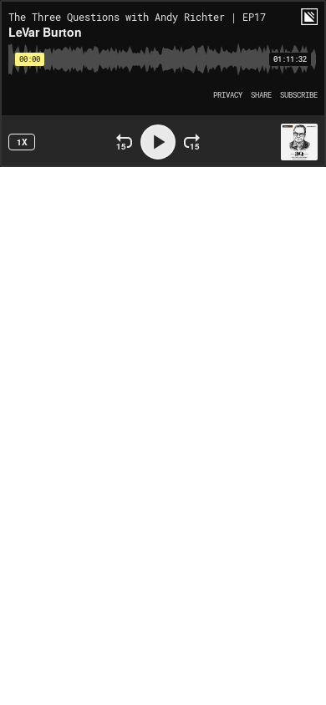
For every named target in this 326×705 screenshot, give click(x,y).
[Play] (158, 142)
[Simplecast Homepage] (309, 17)
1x (22, 142)
